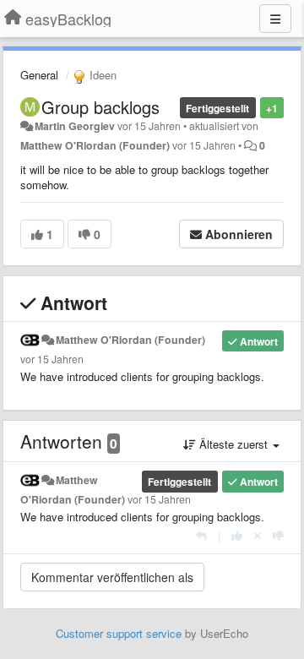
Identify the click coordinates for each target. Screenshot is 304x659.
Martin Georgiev (75, 125)
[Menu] (275, 18)
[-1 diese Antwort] (278, 535)
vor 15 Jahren (52, 359)
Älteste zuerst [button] (233, 444)
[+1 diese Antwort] (236, 535)
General (39, 75)
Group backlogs (100, 107)
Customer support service (119, 633)
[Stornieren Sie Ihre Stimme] (257, 535)
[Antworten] (201, 535)
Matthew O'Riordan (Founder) (95, 145)
